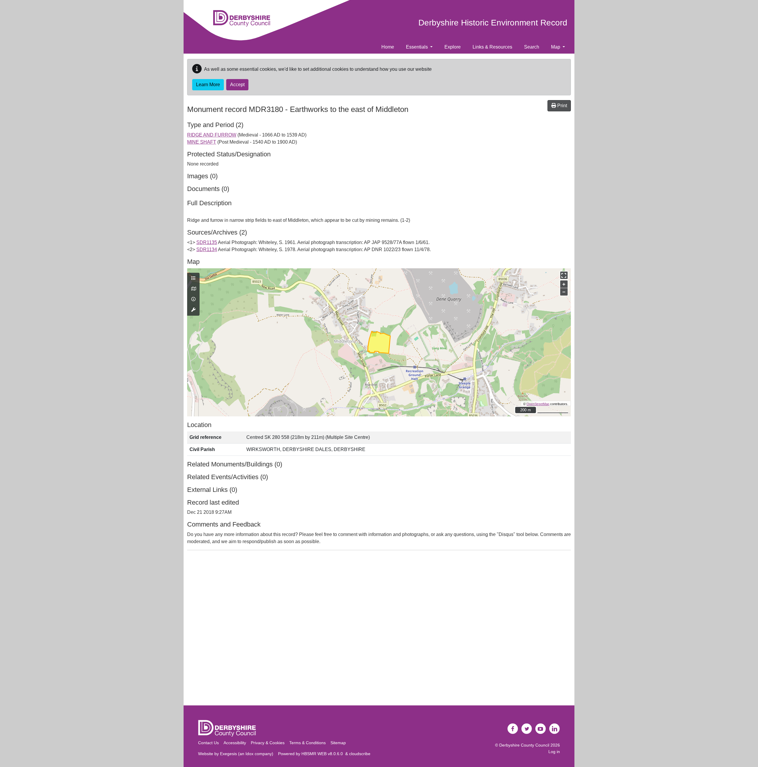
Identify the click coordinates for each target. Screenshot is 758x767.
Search (531, 46)
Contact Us (208, 742)
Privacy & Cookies (268, 742)
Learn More (208, 84)
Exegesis (228, 753)
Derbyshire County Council (524, 745)
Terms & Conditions (307, 742)
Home (387, 46)
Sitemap (338, 742)
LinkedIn (554, 728)
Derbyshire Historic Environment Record (492, 22)
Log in (554, 751)
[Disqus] (379, 629)
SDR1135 (206, 242)
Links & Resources (492, 46)
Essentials (417, 46)
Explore (452, 46)
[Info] (193, 299)
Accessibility (235, 742)
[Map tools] (193, 310)
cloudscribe (359, 753)
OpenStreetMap (537, 404)
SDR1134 (206, 249)
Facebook (513, 728)
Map (556, 46)
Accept (237, 84)
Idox (249, 753)
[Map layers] (193, 278)
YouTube (540, 728)
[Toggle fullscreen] (564, 275)
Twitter (526, 728)
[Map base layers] (193, 289)
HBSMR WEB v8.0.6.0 (323, 753)
